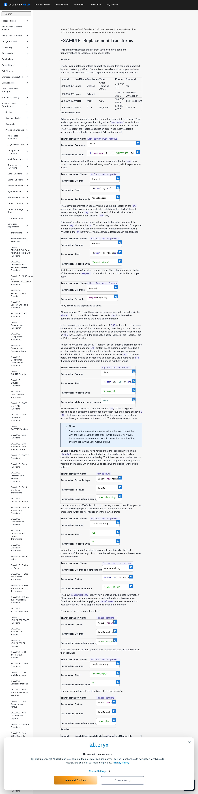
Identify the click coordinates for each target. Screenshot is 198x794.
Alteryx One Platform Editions (12, 28)
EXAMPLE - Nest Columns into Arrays (18, 704)
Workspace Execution (12, 77)
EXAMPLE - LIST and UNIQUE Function (18, 655)
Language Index (15, 218)
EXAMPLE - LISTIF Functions (19, 664)
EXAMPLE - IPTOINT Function (19, 610)
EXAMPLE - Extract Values (20, 557)
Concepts (10, 124)
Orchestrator (8, 82)
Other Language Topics (16, 210)
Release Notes (9, 21)
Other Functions (15, 203)
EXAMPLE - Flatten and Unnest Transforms (19, 577)
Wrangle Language (15, 130)
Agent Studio (8, 65)
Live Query (7, 47)
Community (95, 4)
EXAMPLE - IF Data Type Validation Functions (20, 600)
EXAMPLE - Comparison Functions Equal (18, 348)
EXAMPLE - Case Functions (19, 314)
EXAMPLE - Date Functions (18, 436)
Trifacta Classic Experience (9, 104)
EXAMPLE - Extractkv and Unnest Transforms (17, 534)
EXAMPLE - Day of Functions (19, 465)
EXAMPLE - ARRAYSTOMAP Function (18, 293)
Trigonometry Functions (14, 166)
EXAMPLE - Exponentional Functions (17, 522)
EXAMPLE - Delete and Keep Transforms (19, 490)
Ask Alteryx (7, 71)
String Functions (15, 179)
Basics (9, 112)
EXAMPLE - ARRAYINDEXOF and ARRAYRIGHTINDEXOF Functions (20, 251)
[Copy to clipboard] (138, 143)
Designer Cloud (9, 41)
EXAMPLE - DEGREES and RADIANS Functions (17, 476)
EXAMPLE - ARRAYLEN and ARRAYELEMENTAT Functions (20, 265)
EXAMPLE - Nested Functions (20, 725)
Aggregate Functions (13, 137)
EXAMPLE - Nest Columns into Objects (18, 715)
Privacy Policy (121, 762)
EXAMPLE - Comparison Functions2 (17, 336)
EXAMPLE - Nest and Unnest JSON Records (19, 692)
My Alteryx (112, 4)
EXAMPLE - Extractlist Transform (16, 548)
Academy (79, 4)
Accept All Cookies (75, 780)
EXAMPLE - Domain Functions (19, 500)
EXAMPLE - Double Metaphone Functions (20, 510)
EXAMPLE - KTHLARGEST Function (17, 631)
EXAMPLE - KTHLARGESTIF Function (18, 643)
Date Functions (15, 173)
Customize (121, 780)
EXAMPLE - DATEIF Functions (20, 456)
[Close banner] (189, 742)
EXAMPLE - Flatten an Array (19, 566)
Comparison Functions (13, 151)
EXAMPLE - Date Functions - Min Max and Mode (18, 446)
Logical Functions (16, 144)
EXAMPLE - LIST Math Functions (18, 673)
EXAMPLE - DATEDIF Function (19, 427)
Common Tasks (13, 118)
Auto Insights (8, 53)
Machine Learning (10, 97)
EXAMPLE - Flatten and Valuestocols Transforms (19, 588)
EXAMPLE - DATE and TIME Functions (19, 406)
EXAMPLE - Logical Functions (19, 682)
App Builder (7, 59)
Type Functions (15, 191)
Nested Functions (16, 185)
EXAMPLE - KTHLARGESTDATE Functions (20, 620)
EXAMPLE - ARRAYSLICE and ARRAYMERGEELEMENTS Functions (20, 280)
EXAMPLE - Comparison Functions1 (17, 325)
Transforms (16, 232)
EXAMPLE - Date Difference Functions (18, 417)
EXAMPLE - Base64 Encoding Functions (19, 305)
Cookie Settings (97, 771)
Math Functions (15, 159)
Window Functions (17, 197)
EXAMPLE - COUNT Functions (19, 372)
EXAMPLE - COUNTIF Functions (16, 383)
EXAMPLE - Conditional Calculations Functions (17, 361)
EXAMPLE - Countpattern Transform (17, 394)
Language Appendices (13, 225)
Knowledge (62, 4)
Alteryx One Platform (12, 35)
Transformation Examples (18, 240)
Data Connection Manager (10, 90)
